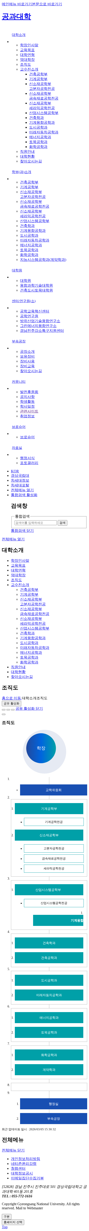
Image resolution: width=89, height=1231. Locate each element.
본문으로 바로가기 (47, 4)
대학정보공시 (22, 1173)
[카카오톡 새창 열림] (13, 709)
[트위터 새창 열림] (8, 709)
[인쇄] (3, 714)
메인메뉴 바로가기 (17, 4)
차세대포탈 (20, 485)
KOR (15, 471)
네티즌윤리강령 (24, 1164)
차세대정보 (20, 480)
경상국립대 (20, 475)
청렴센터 (18, 1168)
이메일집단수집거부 (27, 1178)
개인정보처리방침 (25, 1159)
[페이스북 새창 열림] (3, 709)
